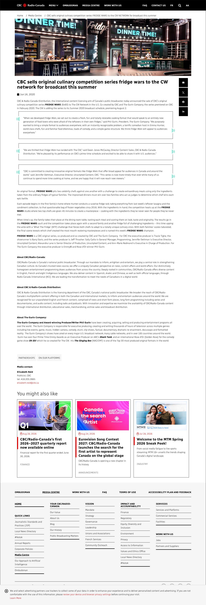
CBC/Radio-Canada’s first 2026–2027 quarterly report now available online (43, 443)
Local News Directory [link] (25, 531)
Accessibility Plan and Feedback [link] (170, 492)
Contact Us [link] (159, 5)
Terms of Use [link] (127, 492)
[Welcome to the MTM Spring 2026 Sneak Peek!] (161, 415)
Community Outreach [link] (96, 545)
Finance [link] (125, 512)
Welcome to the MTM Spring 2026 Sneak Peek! (160, 441)
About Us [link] (54, 518)
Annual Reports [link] (22, 543)
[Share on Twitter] (183, 92)
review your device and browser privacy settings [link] (87, 594)
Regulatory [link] (126, 518)
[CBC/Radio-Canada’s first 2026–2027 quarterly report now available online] (45, 415)
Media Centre (35, 15)
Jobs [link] (158, 540)
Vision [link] (89, 503)
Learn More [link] (15, 598)
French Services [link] (93, 539)
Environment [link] (127, 533)
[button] (179, 5)
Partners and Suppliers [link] (167, 546)
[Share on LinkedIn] (183, 111)
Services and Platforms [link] (167, 509)
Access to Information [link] (132, 545)
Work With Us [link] (113, 5)
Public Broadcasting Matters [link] (64, 535)
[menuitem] (22, 493)
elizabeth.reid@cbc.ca (28, 382)
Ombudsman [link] (70, 5)
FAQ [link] (145, 5)
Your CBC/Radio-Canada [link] (60, 505)
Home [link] (18, 503)
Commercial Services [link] (166, 515)
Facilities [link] (160, 521)
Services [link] (162, 503)
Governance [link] (91, 521)
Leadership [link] (90, 527)
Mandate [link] (89, 509)
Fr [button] (171, 5)
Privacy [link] (124, 539)
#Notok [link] (18, 537)
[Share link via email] (183, 82)
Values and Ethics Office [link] (133, 551)
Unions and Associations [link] (97, 533)
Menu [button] (53, 5)
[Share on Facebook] (183, 102)
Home (20, 15)
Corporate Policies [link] (24, 548)
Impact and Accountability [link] (131, 505)
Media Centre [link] (91, 5)
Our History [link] (56, 529)
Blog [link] (52, 524)
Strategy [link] (89, 515)
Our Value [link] (55, 512)
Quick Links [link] (22, 515)
